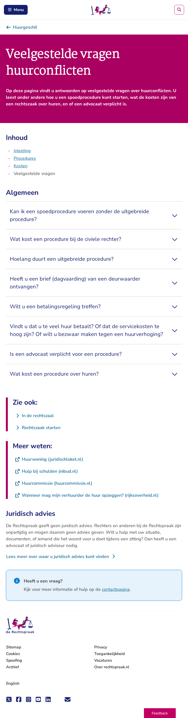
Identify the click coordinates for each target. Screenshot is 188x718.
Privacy (100, 647)
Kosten (20, 166)
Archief (12, 667)
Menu (19, 9)
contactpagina (116, 589)
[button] (160, 713)
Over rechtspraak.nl (111, 667)
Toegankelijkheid (109, 653)
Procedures (25, 158)
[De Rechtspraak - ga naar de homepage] (20, 625)
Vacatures (103, 660)
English (12, 683)
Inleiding (22, 151)
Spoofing (14, 660)
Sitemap (13, 647)
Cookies (13, 653)
